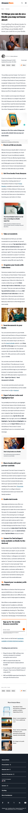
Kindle (3, 65)
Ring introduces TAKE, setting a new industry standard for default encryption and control (13, 655)
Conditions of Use (11, 808)
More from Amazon (7, 795)
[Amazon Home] (7, 3)
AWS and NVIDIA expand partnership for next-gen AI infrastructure (14, 676)
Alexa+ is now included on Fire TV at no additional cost (19, 719)
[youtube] (25, 803)
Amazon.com (5, 769)
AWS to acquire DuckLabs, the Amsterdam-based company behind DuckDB (13, 662)
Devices (7, 8)
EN (4, 781)
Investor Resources (7, 774)
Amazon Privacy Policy (7, 632)
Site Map (4, 790)
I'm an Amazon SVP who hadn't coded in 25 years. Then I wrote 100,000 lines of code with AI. (14, 670)
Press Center (5, 764)
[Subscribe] (24, 629)
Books (13, 65)
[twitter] (14, 803)
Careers (4, 785)
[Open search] (21, 2)
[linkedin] (20, 803)
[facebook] (3, 803)
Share (24, 65)
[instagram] (8, 803)
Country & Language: (6, 779)
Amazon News (5, 760)
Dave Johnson (14, 56)
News (2, 8)
